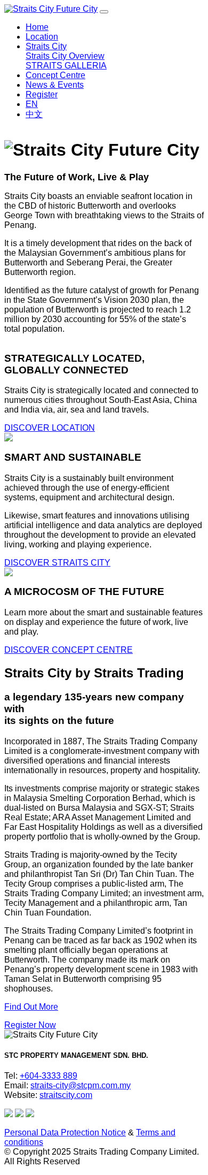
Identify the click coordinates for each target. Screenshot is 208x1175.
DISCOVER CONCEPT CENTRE (68, 649)
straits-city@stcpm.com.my (80, 1085)
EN (32, 104)
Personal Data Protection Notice (65, 1132)
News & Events (55, 84)
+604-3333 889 (48, 1075)
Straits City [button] (46, 46)
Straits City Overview (65, 55)
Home (37, 27)
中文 (34, 114)
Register (42, 94)
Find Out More (31, 1006)
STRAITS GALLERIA (66, 65)
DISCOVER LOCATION (49, 427)
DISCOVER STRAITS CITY (57, 562)
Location (42, 36)
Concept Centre (55, 75)
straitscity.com (65, 1095)
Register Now (30, 1024)
